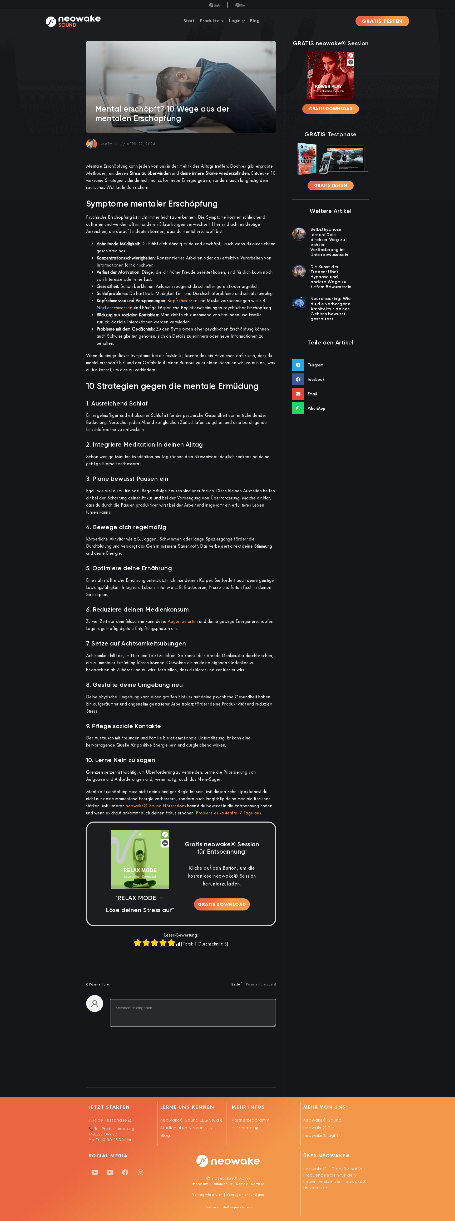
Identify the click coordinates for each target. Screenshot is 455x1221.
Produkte (210, 21)
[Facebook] (125, 1172)
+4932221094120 (103, 1134)
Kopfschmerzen (182, 300)
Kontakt (241, 1183)
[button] (330, 365)
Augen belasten (183, 621)
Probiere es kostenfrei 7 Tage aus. (229, 813)
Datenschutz (222, 1183)
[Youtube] (95, 1172)
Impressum (200, 1183)
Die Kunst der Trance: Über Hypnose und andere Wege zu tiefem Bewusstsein (331, 277)
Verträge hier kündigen (245, 1194)
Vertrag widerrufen (208, 1194)
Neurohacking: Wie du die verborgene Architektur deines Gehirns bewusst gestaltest (330, 309)
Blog (255, 21)
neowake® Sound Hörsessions (156, 806)
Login (235, 21)
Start (189, 21)
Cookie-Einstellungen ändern (228, 1207)
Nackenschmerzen (114, 307)
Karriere (257, 1183)
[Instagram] (140, 1172)
